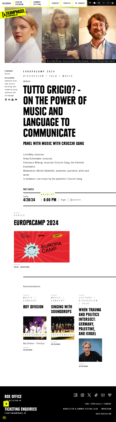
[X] (89, 395)
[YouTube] (103, 395)
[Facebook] (75, 395)
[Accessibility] (94, 3)
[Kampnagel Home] (13, 9)
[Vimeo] (109, 395)
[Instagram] (82, 395)
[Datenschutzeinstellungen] (4, 417)
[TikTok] (96, 395)
